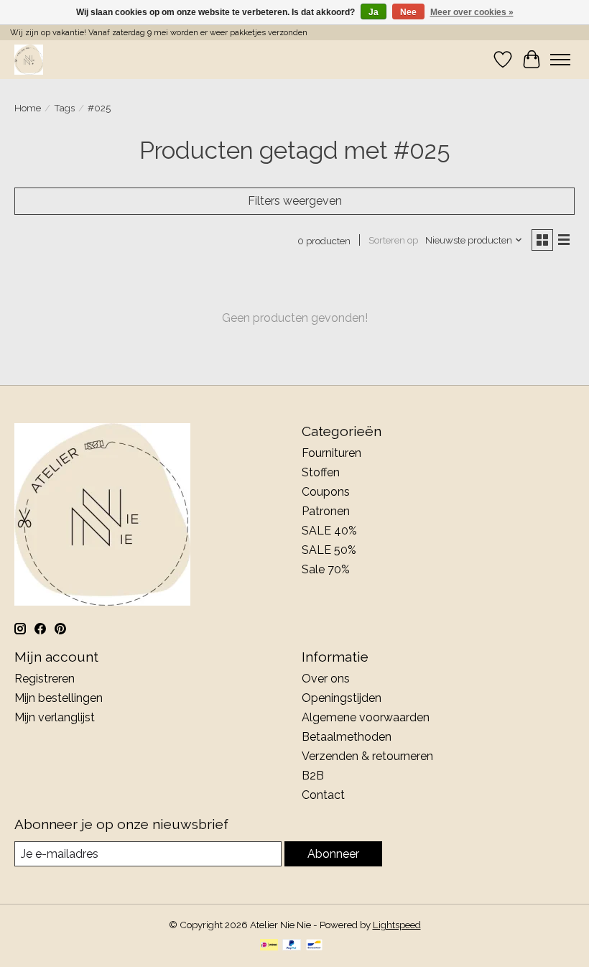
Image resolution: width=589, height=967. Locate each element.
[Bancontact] (314, 946)
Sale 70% (326, 569)
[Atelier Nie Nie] (28, 59)
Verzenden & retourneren (367, 756)
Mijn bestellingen (58, 698)
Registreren (44, 678)
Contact (323, 795)
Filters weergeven (295, 201)
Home (27, 108)
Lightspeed (397, 924)
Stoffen (321, 472)
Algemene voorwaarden (366, 717)
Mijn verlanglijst (54, 717)
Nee (408, 12)
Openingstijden (341, 698)
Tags (64, 108)
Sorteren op (393, 240)
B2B (313, 775)
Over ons (326, 678)
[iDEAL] (269, 946)
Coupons (326, 492)
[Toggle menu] (560, 59)
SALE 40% (329, 530)
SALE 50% (329, 550)
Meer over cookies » (472, 12)
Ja (373, 12)
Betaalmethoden (346, 737)
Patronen (326, 511)
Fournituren (331, 453)
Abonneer (333, 854)
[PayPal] (291, 946)
